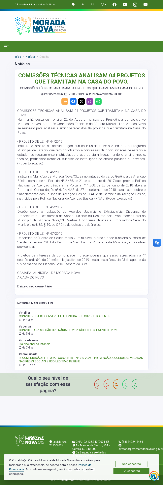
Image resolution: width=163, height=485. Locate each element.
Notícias (30, 56)
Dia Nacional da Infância (34, 344)
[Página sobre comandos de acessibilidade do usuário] (103, 4)
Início (18, 56)
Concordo (133, 471)
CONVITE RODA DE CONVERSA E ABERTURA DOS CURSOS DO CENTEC (65, 316)
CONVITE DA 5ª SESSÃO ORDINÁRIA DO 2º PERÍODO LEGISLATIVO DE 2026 (68, 330)
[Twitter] (81, 101)
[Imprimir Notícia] (64, 101)
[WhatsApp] (98, 101)
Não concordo (131, 464)
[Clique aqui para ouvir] (89, 101)
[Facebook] (73, 101)
